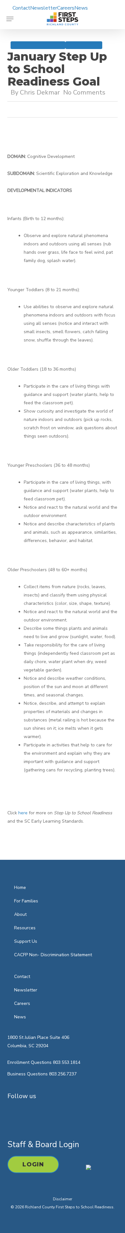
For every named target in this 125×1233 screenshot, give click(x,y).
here (23, 813)
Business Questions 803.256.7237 (42, 1074)
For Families (26, 901)
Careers (22, 1003)
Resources (83, 45)
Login (33, 1164)
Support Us (25, 941)
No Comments (84, 92)
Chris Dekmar (40, 92)
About (20, 914)
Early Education (38, 45)
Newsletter (25, 990)
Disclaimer (62, 1199)
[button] (9, 19)
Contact (22, 977)
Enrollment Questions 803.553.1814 (43, 1062)
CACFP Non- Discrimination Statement (53, 955)
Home (20, 887)
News (20, 1017)
